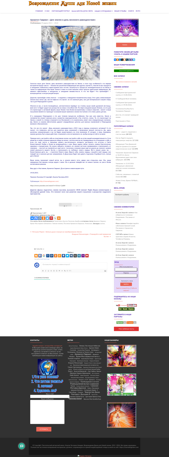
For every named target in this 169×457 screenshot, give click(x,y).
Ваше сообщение (47, 399)
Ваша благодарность (126, 70)
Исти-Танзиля (95, 373)
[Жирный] (43, 271)
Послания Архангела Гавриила (73, 223)
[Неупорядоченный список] (56, 271)
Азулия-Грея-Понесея (83, 350)
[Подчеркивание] (48, 271)
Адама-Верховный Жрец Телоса (79, 348)
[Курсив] (45, 271)
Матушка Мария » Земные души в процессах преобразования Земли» (56, 232)
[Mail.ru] (39, 218)
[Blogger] (124, 60)
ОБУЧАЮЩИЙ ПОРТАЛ (61, 11)
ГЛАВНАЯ (39, 11)
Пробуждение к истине (90, 382)
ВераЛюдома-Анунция (82, 360)
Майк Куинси (74, 375)
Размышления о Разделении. (126, 245)
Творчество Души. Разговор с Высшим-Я (85, 393)
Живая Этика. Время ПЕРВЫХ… (127, 180)
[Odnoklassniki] (43, 218)
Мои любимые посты (126, 329)
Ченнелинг (88, 223)
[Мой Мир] (120, 60)
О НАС (47, 11)
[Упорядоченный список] (54, 271)
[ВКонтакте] (115, 60)
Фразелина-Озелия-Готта (76, 396)
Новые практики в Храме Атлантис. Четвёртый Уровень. (126, 237)
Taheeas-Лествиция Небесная (89, 346)
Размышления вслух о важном (84, 384)
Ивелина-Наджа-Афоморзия (80, 373)
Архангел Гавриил (100, 221)
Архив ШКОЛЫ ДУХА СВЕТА (82, 11)
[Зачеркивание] (51, 271)
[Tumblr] (129, 60)
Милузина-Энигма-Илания (77, 377)
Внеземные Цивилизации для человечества (85, 365)
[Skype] (134, 60)
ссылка (102, 223)
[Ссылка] (64, 271)
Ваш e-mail (50, 394)
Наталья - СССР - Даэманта (87, 379)
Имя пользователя (126, 267)
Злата (70, 371)
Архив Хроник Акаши (87, 358)
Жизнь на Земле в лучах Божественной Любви (86, 369)
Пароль (126, 273)
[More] (59, 218)
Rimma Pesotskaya (73, 345)
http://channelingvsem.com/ (49, 181)
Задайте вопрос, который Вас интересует (47, 346)
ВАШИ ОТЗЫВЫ (120, 11)
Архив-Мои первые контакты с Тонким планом (46, 223)
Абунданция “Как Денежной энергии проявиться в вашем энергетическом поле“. (126, 146)
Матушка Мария (94, 375)
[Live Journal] (55, 218)
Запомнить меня (127, 281)
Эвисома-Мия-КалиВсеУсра (92, 399)
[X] (122, 60)
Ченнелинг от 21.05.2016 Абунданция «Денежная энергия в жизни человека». (125, 166)
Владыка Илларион (94, 360)
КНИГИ (131, 11)
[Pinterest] (51, 218)
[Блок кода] (62, 271)
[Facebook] (36, 218)
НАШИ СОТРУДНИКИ (103, 11)
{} (67, 270)
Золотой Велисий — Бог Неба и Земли (87, 371)
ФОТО (138, 11)
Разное (73, 386)
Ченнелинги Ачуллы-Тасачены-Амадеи (67, 221)
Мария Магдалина (84, 375)
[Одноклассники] (117, 60)
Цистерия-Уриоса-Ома (93, 396)
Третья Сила (94, 394)
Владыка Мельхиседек (75, 363)
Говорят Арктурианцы (75, 367)
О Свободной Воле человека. (126, 99)
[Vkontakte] (32, 218)
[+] (70, 270)
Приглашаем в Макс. (123, 121)
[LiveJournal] (127, 60)
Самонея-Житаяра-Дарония (84, 387)
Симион (80, 392)
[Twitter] (47, 218)
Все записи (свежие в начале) (126, 82)
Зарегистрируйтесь (123, 288)
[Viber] (131, 60)
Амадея (124, 305)
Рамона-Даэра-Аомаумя (82, 386)
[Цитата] (59, 271)
